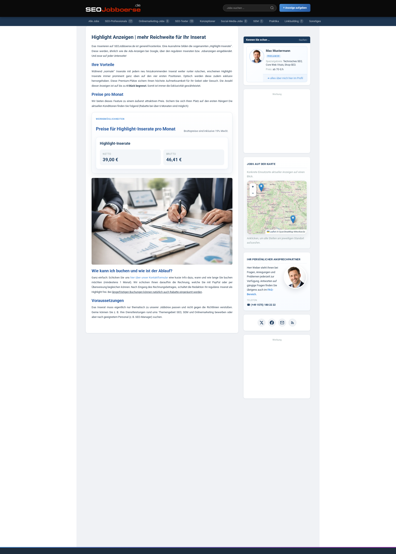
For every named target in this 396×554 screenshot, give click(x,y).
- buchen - (303, 40)
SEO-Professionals (118, 21)
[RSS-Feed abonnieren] (292, 323)
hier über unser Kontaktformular (149, 277)
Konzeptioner (207, 21)
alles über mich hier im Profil (285, 78)
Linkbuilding (293, 21)
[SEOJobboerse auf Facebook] (272, 323)
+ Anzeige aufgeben (295, 7)
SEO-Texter (184, 21)
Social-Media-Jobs (233, 21)
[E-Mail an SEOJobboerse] (282, 323)
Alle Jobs (93, 21)
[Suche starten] (272, 8)
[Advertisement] (277, 124)
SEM (257, 21)
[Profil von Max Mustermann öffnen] (256, 56)
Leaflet (272, 232)
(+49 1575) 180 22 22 (261, 304)
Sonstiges (315, 21)
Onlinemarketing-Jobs (153, 21)
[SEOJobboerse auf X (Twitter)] (261, 323)
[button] (261, 187)
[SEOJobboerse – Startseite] (113, 8)
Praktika (274, 21)
